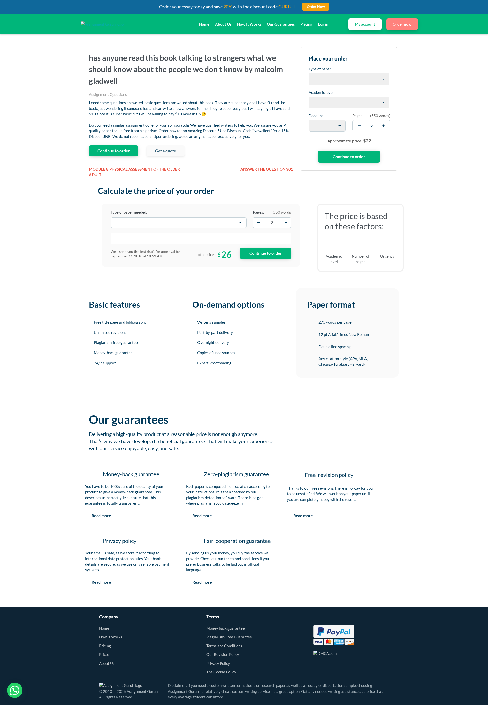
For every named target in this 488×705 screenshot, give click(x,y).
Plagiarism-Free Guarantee (229, 637)
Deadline (316, 115)
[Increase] (286, 223)
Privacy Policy (218, 663)
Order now (402, 24)
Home (204, 24)
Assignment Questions (108, 94)
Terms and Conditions (224, 645)
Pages (357, 115)
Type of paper (320, 69)
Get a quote (165, 150)
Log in (323, 24)
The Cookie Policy (221, 672)
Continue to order (113, 150)
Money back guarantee (225, 628)
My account (365, 24)
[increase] (383, 125)
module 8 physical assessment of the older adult (134, 172)
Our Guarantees (281, 24)
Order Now (316, 6)
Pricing (306, 24)
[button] (14, 690)
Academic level (321, 92)
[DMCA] (325, 653)
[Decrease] (258, 223)
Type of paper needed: (129, 212)
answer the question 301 (266, 169)
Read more (101, 515)
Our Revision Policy (222, 654)
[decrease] (359, 125)
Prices (104, 654)
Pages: (258, 212)
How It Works (249, 24)
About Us (223, 24)
